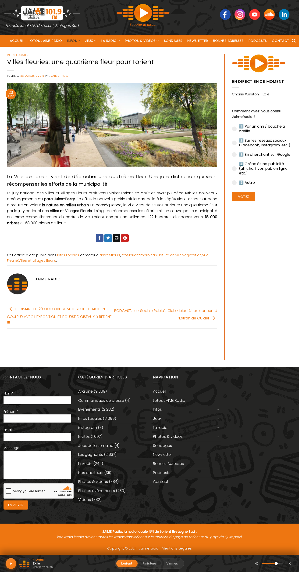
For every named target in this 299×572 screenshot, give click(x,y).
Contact (280, 40)
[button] (293, 40)
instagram (87, 427)
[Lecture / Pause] (11, 563)
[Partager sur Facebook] (99, 238)
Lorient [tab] (126, 563)
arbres (105, 255)
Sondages (173, 40)
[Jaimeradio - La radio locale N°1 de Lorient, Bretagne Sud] (42, 13)
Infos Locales (17, 55)
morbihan (148, 255)
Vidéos (84, 499)
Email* (9, 429)
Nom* (8, 393)
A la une (85, 391)
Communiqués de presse (101, 400)
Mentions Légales (177, 548)
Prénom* (11, 411)
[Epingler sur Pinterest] (125, 238)
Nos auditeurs (90, 472)
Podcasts (258, 40)
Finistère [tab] (149, 563)
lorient (134, 255)
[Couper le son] (256, 563)
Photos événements (96, 490)
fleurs (115, 255)
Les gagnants (90, 454)
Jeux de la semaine (95, 445)
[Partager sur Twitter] (108, 238)
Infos (72, 40)
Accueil (17, 40)
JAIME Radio (59, 76)
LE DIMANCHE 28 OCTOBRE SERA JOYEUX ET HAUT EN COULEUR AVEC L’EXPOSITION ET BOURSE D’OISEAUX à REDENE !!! (59, 315)
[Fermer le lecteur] (289, 563)
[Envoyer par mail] (116, 238)
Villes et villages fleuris (37, 260)
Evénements (89, 409)
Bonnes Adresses (228, 40)
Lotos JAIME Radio (45, 40)
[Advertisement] (262, 277)
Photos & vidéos (140, 40)
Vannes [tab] (172, 563)
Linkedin (85, 463)
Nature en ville (169, 255)
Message (11, 447)
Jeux (89, 40)
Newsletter (197, 40)
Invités (84, 436)
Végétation (192, 255)
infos (125, 255)
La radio (109, 40)
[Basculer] (218, 409)
